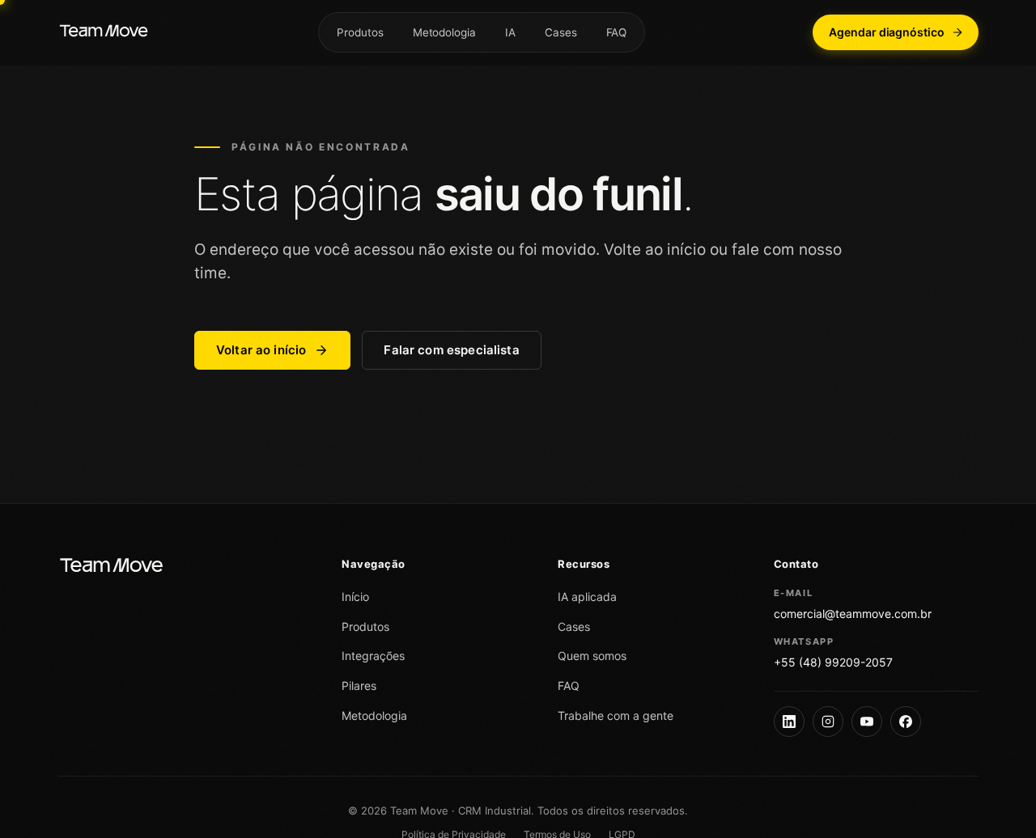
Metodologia (444, 32)
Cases (561, 32)
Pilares (359, 685)
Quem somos (592, 655)
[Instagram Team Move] (828, 721)
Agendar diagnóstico (887, 32)
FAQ (616, 32)
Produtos (360, 32)
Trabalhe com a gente (615, 715)
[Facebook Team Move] (905, 721)
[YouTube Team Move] (866, 721)
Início (355, 596)
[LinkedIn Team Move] (789, 721)
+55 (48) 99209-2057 (833, 662)
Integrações (373, 655)
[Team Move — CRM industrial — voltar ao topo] (104, 32)
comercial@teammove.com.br (853, 613)
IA (510, 32)
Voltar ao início (261, 350)
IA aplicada (587, 596)
